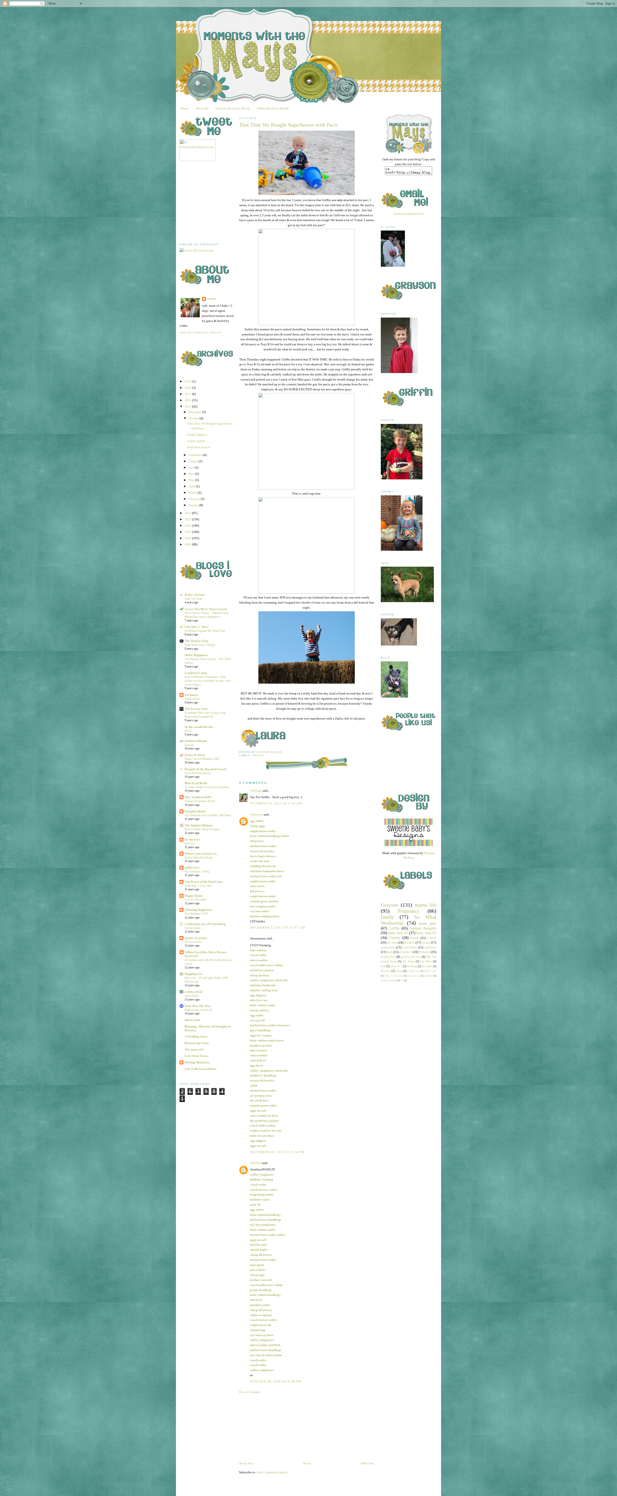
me (402, 980)
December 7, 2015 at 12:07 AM (277, 927)
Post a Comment (249, 1392)
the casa (392, 942)
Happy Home (194, 896)
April (192, 486)
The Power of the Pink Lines (204, 882)
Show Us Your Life (393, 975)
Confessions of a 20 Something (205, 924)
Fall (383, 966)
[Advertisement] (216, 202)
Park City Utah (193, 598)
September (195, 455)
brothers (409, 942)
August (193, 461)
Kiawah (189, 745)
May (191, 480)
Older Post (367, 1463)
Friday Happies (197, 434)
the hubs (427, 966)
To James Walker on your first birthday (207, 787)
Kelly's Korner (195, 595)
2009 (188, 544)
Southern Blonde (196, 741)
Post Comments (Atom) (272, 1472)
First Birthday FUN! (196, 913)
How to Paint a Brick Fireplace (202, 829)
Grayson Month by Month (233, 108)
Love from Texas (196, 1056)
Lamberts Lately (196, 673)
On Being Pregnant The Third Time (205, 630)
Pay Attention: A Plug (197, 871)
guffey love (192, 867)
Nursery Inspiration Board (200, 801)
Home (184, 108)
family (387, 917)
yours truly (388, 947)
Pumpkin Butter (195, 811)
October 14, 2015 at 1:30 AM (276, 803)
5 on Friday (409, 947)
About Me (202, 108)
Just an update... (194, 928)
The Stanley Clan (196, 641)
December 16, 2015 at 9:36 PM (277, 1152)
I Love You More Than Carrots (206, 609)
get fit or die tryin (411, 957)
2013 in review (193, 942)
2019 (188, 381)
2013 (188, 519)
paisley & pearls (196, 938)
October (194, 418)
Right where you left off (198, 1010)
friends (414, 938)
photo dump (191, 995)
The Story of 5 (194, 1049)
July (191, 467)
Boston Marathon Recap (198, 857)
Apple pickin (192, 698)
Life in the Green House (201, 1069)
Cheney (395, 938)
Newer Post (246, 1463)
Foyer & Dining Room (198, 773)
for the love (192, 839)
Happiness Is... (194, 974)
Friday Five (388, 957)
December (195, 412)
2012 (188, 525)
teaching (412, 966)
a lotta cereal (193, 991)
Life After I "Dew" (197, 627)
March (193, 492)
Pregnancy (408, 911)
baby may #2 (398, 933)
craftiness (430, 947)
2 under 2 (406, 952)
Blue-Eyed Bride (196, 783)
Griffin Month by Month (273, 108)
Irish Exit (190, 843)
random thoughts (423, 928)
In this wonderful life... (200, 727)
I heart (431, 938)
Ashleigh (256, 790)
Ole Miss (426, 961)
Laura (211, 299)
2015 (188, 406)
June (191, 474)
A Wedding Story (196, 1036)
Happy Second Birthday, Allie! (202, 759)
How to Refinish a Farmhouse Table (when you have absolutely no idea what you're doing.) (207, 680)
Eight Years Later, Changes (200, 644)
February (194, 499)
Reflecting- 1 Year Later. (198, 885)
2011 (188, 532)
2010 (188, 538)
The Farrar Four (196, 709)
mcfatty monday (388, 980)
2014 (188, 513)
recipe (399, 970)
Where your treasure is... (201, 853)
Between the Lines (197, 1043)
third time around (198, 447)
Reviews (386, 970)
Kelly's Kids (430, 971)
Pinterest (424, 952)
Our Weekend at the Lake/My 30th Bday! (208, 815)
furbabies (428, 975)
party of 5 (396, 966)
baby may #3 (426, 933)
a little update (196, 441)
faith (390, 952)
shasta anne (192, 1020)
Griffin (257, 755)
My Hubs (409, 961)
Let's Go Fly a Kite (195, 899)
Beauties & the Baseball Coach (205, 769)
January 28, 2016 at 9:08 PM (275, 1381)
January (193, 505)
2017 (188, 394)
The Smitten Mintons (199, 825)
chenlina (255, 1163)
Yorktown (191, 695)
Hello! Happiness (196, 655)
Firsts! (188, 731)
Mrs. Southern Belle (198, 797)
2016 (188, 400)
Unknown (256, 814)
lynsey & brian (195, 755)
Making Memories (197, 1062)
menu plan (427, 923)
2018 (188, 387)
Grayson (389, 905)
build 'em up (414, 975)
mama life (425, 905)
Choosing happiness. (198, 909)
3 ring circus (414, 971)
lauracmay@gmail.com (409, 213)
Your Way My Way (198, 1006)
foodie (426, 942)
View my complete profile (200, 332)
